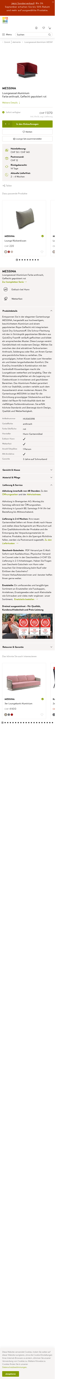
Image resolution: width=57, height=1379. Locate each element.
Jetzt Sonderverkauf (22, 3)
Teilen (8, 185)
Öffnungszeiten (10, 494)
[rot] (12, 714)
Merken (28, 131)
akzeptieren (10, 1373)
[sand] (12, 252)
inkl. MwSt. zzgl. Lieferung (41, 116)
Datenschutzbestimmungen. (14, 1367)
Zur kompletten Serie (13, 281)
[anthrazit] (9, 714)
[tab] (27, 311)
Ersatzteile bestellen (25, 599)
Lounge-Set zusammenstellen (29, 138)
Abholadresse (33, 494)
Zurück (7, 42)
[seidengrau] (6, 714)
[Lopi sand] (6, 252)
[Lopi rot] (9, 252)
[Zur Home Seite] (5, 20)
